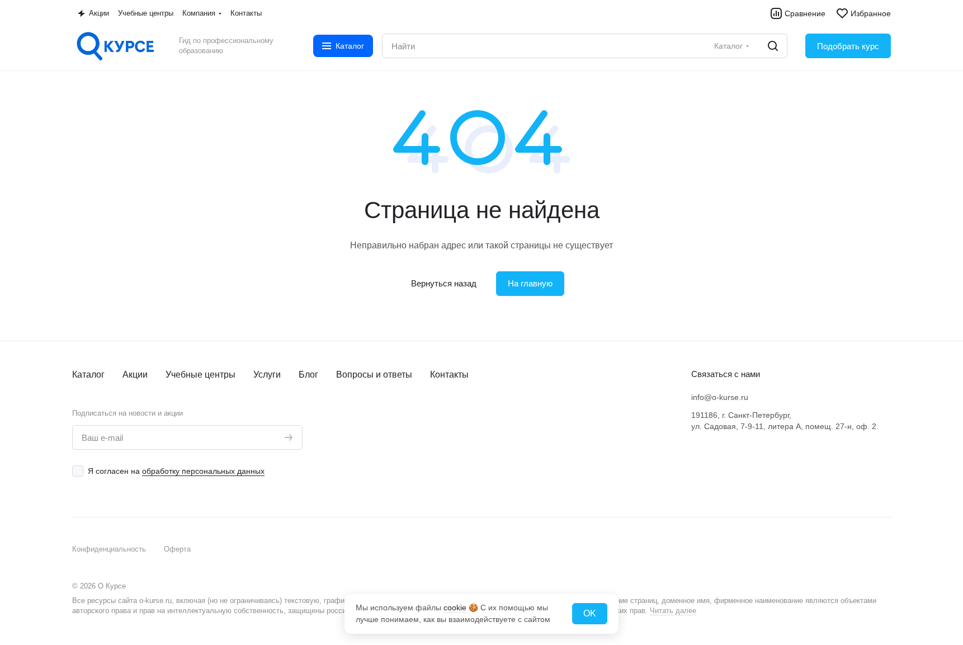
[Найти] (772, 46)
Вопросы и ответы (374, 374)
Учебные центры (200, 374)
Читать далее (673, 610)
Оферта (177, 549)
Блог (308, 374)
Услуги (267, 374)
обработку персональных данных (203, 471)
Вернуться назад (443, 283)
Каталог (88, 374)
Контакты (449, 374)
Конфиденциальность (109, 549)
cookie (454, 607)
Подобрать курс (848, 46)
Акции (135, 374)
